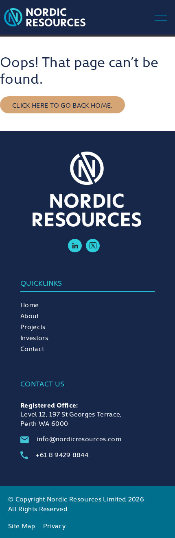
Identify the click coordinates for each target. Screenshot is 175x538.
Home (29, 304)
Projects (33, 326)
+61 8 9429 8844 (62, 454)
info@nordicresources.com (79, 438)
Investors (34, 337)
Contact (32, 348)
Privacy (54, 525)
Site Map (21, 525)
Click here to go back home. (62, 104)
